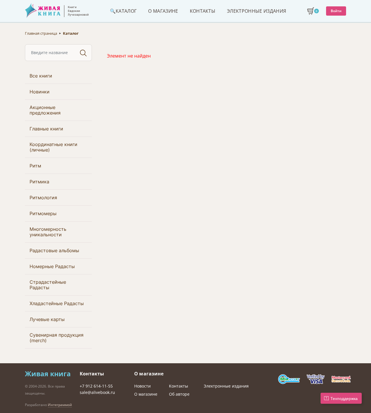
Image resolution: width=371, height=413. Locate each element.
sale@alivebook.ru (97, 392)
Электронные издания (226, 386)
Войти (336, 10)
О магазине (145, 394)
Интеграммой (60, 404)
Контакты (178, 386)
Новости (142, 386)
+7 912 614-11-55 (96, 386)
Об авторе (179, 394)
